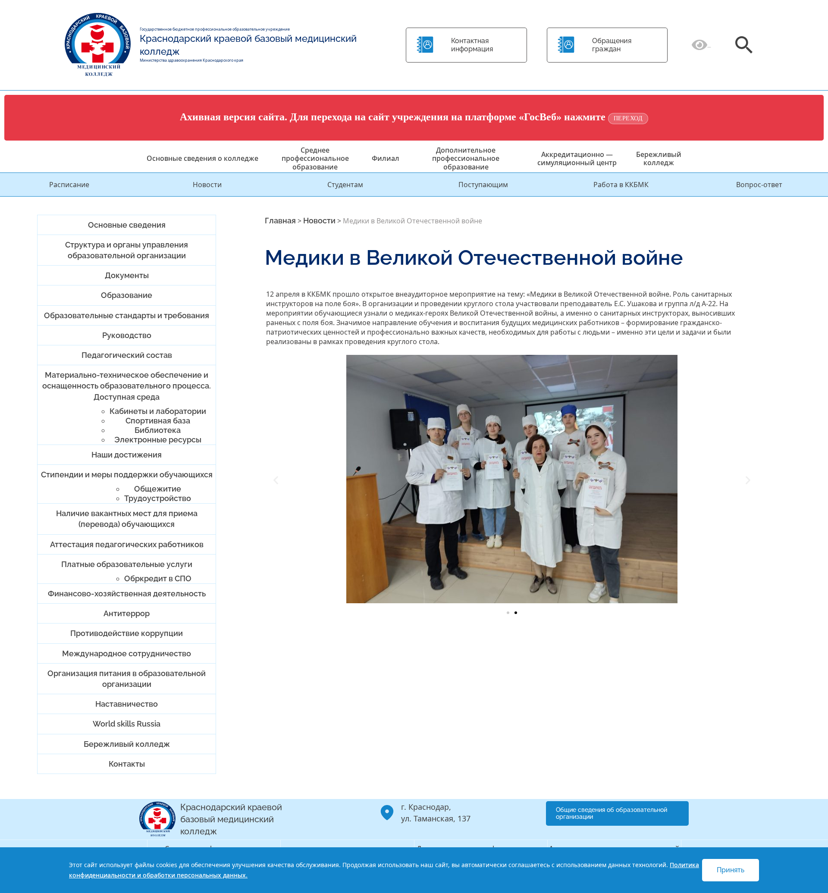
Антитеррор (127, 613)
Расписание (69, 184)
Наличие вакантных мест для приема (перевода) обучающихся (127, 519)
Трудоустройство (157, 498)
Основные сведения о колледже (202, 158)
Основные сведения (127, 224)
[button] (275, 480)
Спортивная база (157, 420)
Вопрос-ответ (759, 184)
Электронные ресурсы (157, 439)
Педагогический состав (127, 355)
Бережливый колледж (658, 158)
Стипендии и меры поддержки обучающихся (127, 474)
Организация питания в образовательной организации (126, 679)
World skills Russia (126, 723)
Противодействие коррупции (126, 633)
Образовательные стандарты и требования (126, 315)
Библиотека (158, 430)
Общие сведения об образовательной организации (611, 813)
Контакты (127, 763)
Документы (127, 275)
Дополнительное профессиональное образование (465, 158)
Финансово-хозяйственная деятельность (127, 593)
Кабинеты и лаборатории (158, 411)
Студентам (345, 184)
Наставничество (126, 703)
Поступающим (483, 184)
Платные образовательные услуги (126, 564)
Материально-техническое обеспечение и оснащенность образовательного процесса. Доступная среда (126, 385)
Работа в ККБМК (621, 184)
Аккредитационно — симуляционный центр (577, 158)
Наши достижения (126, 454)
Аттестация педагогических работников (127, 544)
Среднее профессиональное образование (315, 158)
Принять (730, 870)
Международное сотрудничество (126, 653)
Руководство (126, 335)
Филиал (385, 158)
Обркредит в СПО (157, 578)
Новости (207, 184)
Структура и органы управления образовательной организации (126, 250)
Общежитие (157, 488)
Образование (126, 295)
